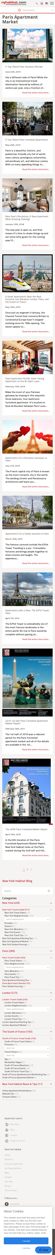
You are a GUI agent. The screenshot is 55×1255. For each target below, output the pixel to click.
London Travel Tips (13, 1018)
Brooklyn (9, 923)
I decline (26, 1248)
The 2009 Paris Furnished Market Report (26, 829)
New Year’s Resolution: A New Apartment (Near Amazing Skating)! (26, 217)
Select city (10, 1048)
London (6, 993)
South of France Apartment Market (18, 1077)
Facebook (14, 1204)
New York (7, 903)
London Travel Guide (12, 999)
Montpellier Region (13, 1062)
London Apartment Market (14, 1025)
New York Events (12, 932)
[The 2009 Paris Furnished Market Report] (27, 792)
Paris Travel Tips (12, 977)
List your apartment (14, 1163)
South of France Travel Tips (17, 1071)
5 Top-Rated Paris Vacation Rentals (24, 66)
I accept (26, 1241)
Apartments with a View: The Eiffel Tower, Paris (27, 611)
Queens (8, 926)
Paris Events (10, 974)
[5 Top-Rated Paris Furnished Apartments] (27, 118)
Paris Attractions (12, 971)
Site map (9, 1181)
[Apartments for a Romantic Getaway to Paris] (27, 437)
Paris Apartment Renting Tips (15, 980)
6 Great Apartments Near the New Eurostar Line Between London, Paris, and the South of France (27, 299)
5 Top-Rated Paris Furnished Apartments (26, 139)
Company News (9, 1096)
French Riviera (11, 1051)
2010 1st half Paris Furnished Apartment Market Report (26, 722)
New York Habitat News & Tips (19, 1084)
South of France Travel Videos (18, 1041)
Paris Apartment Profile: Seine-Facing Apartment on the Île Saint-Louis (24, 380)
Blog (7, 1172)
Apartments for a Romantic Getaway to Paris (26, 459)
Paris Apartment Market (14, 983)
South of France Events (15, 1068)
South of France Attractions (17, 1065)
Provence (9, 1044)
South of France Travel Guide (16, 1038)
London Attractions (13, 1012)
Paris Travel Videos (13, 960)
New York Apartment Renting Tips (17, 938)
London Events (11, 1015)
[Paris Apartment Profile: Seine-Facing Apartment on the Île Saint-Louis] (27, 357)
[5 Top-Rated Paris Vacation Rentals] (27, 45)
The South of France (14, 1032)
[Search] (49, 890)
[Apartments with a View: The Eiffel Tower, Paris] (27, 589)
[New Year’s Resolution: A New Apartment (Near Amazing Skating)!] (27, 195)
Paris (5, 951)
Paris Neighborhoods (14, 963)
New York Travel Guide (13, 909)
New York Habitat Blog (17, 880)
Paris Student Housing (12, 986)
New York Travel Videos (15, 912)
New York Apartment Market (15, 941)
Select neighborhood (15, 919)
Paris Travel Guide (11, 957)
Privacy (8, 1185)
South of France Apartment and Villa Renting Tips (24, 1074)
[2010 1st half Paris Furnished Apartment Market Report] (27, 682)
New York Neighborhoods (16, 915)
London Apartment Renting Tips (16, 1022)
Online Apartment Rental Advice (16, 1090)
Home (7, 1154)
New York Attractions (14, 929)
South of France (17, 1140)
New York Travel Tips (14, 935)
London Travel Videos (14, 1002)
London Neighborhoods (16, 1005)
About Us (9, 1159)
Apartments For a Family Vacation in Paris (27, 533)
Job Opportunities (13, 1168)
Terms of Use (11, 1190)
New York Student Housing (14, 944)
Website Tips (8, 1093)
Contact (8, 1177)
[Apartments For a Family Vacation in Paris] (27, 512)
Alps (7, 1059)
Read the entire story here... (36, 92)
